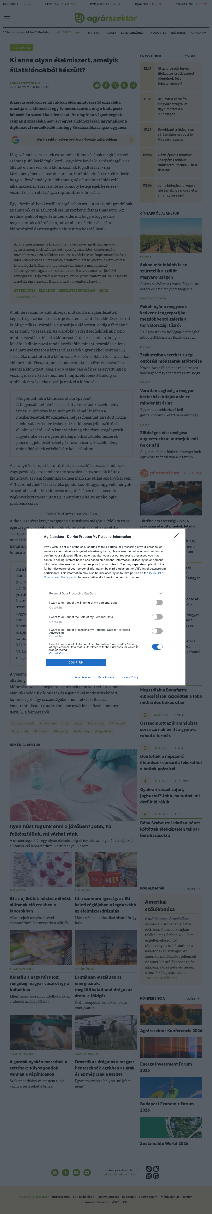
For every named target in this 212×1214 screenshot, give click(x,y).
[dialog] (106, 607)
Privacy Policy (129, 677)
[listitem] (106, 593)
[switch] (157, 602)
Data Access (106, 677)
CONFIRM (76, 662)
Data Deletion (83, 677)
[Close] (178, 537)
